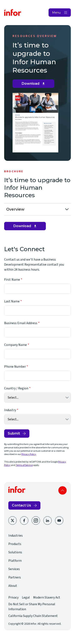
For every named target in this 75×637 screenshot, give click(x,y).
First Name (12, 279)
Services (14, 569)
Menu (56, 12)
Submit (14, 433)
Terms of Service (24, 465)
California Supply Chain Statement (33, 616)
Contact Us (21, 505)
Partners (14, 577)
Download (35, 85)
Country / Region (16, 388)
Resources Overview (34, 36)
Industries (15, 535)
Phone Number (15, 366)
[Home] (12, 12)
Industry (10, 410)
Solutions (15, 552)
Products (14, 544)
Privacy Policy (28, 454)
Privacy (13, 597)
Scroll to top (62, 490)
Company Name (15, 345)
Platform (15, 560)
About (12, 585)
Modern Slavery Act (46, 597)
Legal (26, 597)
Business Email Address (20, 323)
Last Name (12, 301)
